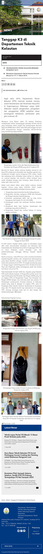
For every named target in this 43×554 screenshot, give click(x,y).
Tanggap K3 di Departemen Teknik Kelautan (23, 500)
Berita (8, 500)
